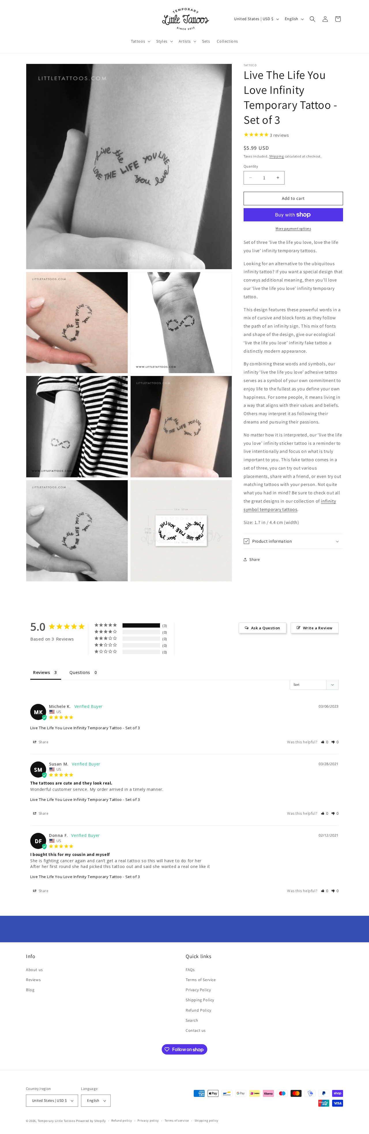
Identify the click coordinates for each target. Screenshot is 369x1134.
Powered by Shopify (91, 1121)
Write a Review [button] (318, 627)
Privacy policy (148, 1120)
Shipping (276, 156)
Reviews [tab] (41, 672)
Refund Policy (198, 1010)
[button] (140, 41)
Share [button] (254, 559)
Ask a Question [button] (265, 627)
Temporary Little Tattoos (57, 1121)
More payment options (293, 228)
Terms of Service (201, 979)
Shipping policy (207, 1120)
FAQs (190, 969)
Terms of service (177, 1120)
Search (192, 1020)
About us (34, 969)
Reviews (33, 979)
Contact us (196, 1030)
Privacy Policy (198, 989)
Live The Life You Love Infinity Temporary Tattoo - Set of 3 (85, 727)
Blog (30, 989)
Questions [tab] (79, 672)
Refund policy (121, 1120)
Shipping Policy (200, 999)
